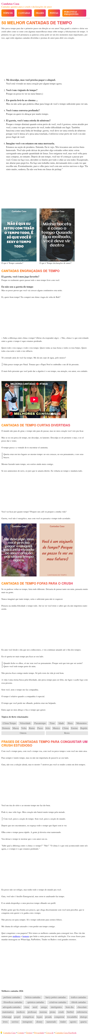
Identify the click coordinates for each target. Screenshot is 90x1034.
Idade (61, 723)
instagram (27, 1021)
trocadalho (72, 1017)
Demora (6, 728)
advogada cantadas (12, 1007)
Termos (29, 1032)
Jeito (47, 728)
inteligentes (56, 1007)
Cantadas (24, 13)
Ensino (74, 728)
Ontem (23, 733)
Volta (23, 728)
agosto (73, 1021)
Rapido (83, 728)
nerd (35, 1007)
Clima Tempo (9, 723)
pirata (52, 1012)
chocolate (82, 1007)
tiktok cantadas (78, 1002)
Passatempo (40, 723)
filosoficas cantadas (13, 1002)
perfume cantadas (11, 997)
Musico (56, 728)
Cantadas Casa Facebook (65, 1032)
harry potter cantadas (56, 997)
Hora (70, 723)
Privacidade (39, 1032)
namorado (51, 1021)
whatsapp (6, 1017)
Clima (65, 728)
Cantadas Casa (9, 1032)
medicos (21, 1012)
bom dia (69, 1007)
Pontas (54, 13)
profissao (32, 1012)
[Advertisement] (45, 59)
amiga (44, 1007)
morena (43, 1012)
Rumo (32, 728)
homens (25, 936)
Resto (67, 733)
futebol (70, 1012)
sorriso (15, 1021)
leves (5, 1021)
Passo (40, 728)
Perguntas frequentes (71, 13)
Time (52, 723)
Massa (16, 728)
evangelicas (28, 1017)
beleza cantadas (32, 997)
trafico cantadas (78, 997)
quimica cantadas (35, 1002)
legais (39, 1017)
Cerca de (49, 1032)
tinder (63, 1021)
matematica (7, 1012)
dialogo (83, 1017)
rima (26, 1007)
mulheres (16, 936)
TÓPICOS (8, 13)
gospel (17, 1017)
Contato (20, 1032)
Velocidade (25, 723)
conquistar (59, 1017)
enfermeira (82, 1012)
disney (39, 1021)
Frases (40, 13)
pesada (48, 1017)
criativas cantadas (57, 1002)
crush (61, 1012)
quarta (83, 1021)
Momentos (81, 723)
